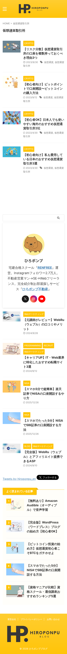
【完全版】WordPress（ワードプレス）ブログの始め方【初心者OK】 (43, 527)
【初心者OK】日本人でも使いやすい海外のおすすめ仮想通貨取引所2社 (43, 124)
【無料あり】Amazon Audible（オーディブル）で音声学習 (42, 505)
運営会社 (12, 619)
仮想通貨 (48, 62)
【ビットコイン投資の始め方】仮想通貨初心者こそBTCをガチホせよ (43, 548)
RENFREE (45, 267)
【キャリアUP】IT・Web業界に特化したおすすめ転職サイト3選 (43, 362)
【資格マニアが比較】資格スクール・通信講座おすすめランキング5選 (43, 591)
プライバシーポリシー (31, 619)
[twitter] (25, 299)
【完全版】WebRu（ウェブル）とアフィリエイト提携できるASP (43, 456)
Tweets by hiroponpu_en (19, 479)
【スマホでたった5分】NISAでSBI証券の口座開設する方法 (43, 425)
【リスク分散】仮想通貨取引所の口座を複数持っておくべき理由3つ (43, 53)
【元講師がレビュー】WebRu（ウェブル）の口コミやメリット (43, 324)
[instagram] (33, 299)
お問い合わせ (53, 619)
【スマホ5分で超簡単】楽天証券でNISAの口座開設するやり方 (43, 393)
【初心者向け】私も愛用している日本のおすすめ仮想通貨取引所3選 (43, 159)
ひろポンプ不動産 (35, 289)
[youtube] (41, 299)
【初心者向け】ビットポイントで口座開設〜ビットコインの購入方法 (43, 89)
